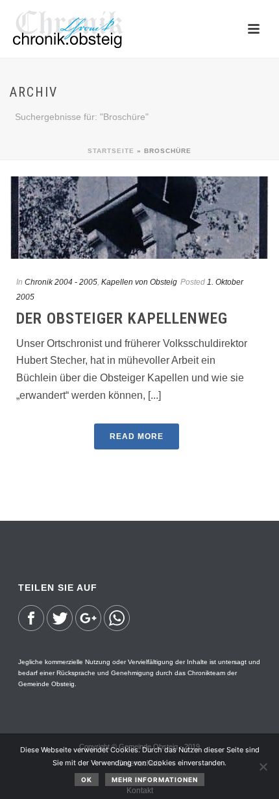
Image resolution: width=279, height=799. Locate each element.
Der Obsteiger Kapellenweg (122, 318)
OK (86, 779)
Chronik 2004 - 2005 (61, 282)
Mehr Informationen (155, 779)
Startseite (111, 150)
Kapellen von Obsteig (139, 282)
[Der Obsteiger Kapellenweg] (139, 217)
